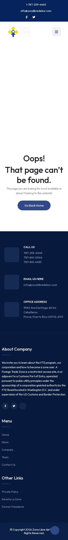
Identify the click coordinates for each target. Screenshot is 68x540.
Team (5, 457)
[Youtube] (22, 406)
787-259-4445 (33, 253)
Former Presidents (13, 506)
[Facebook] (5, 406)
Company (7, 449)
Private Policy (10, 491)
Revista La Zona (11, 499)
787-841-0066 (33, 257)
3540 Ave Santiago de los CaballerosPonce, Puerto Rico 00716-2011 (43, 312)
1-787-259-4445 (36, 4)
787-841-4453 (32, 262)
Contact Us (8, 464)
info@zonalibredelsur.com (36, 11)
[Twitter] (13, 406)
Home (5, 434)
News (5, 442)
